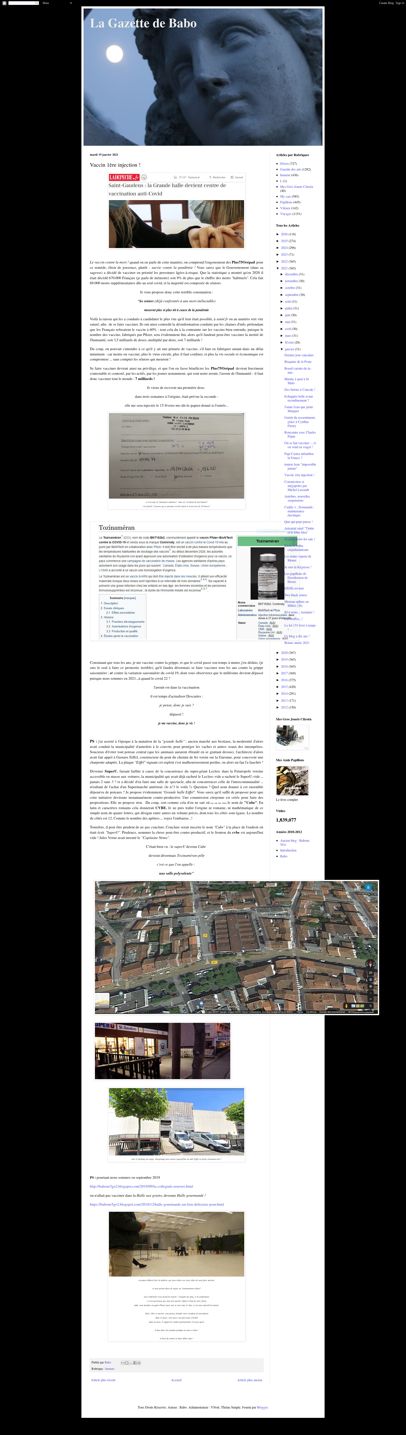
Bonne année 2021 (297, 642)
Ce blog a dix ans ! (297, 636)
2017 (285, 673)
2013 (285, 700)
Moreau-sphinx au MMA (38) (296, 603)
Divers (284, 163)
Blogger (262, 1407)
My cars (285, 196)
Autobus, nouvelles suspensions (297, 498)
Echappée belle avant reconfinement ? (298, 398)
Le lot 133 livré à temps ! (300, 627)
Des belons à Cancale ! (299, 389)
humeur (109, 1369)
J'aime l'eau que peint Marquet (298, 409)
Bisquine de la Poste (297, 361)
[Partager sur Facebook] (135, 1363)
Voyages (286, 213)
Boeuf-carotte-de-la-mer (297, 370)
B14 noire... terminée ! (299, 612)
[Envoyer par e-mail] (123, 1363)
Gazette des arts (290, 169)
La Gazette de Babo (143, 22)
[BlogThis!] (127, 1363)
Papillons (286, 202)
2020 (285, 652)
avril (288, 328)
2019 (285, 659)
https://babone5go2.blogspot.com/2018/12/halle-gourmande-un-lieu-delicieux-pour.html (157, 1204)
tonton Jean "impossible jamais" (300, 466)
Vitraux (285, 208)
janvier (290, 349)
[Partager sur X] (131, 1363)
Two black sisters (295, 595)
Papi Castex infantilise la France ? (299, 455)
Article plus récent (103, 1380)
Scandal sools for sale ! (299, 539)
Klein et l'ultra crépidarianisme (296, 547)
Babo (283, 856)
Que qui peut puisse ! (298, 521)
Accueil (176, 1380)
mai (288, 321)
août (288, 301)
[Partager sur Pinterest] (139, 1363)
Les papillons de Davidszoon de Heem (296, 577)
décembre (292, 274)
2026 (285, 234)
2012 (285, 707)
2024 (285, 247)
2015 (285, 686)
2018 (285, 666)
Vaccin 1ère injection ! (299, 475)
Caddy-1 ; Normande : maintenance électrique (299, 511)
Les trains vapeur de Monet (297, 558)
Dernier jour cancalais (299, 355)
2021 (285, 268)
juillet (289, 308)
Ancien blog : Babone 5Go (295, 842)
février (290, 342)
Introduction (288, 850)
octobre (290, 287)
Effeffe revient (294, 588)
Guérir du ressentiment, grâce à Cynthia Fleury (299, 421)
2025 (285, 240)
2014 (285, 693)
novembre (292, 281)
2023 (285, 254)
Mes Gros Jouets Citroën (296, 186)
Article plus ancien (249, 1380)
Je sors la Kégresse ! (297, 567)
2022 (285, 261)
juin (288, 315)
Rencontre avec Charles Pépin (300, 434)
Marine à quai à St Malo (296, 381)
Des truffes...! (293, 618)
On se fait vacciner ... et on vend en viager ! (300, 445)
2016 (285, 680)
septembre (292, 294)
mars (288, 335)
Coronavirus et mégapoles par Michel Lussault (296, 485)
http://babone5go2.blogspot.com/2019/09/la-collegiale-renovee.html (141, 1186)
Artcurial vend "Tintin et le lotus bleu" (299, 530)
